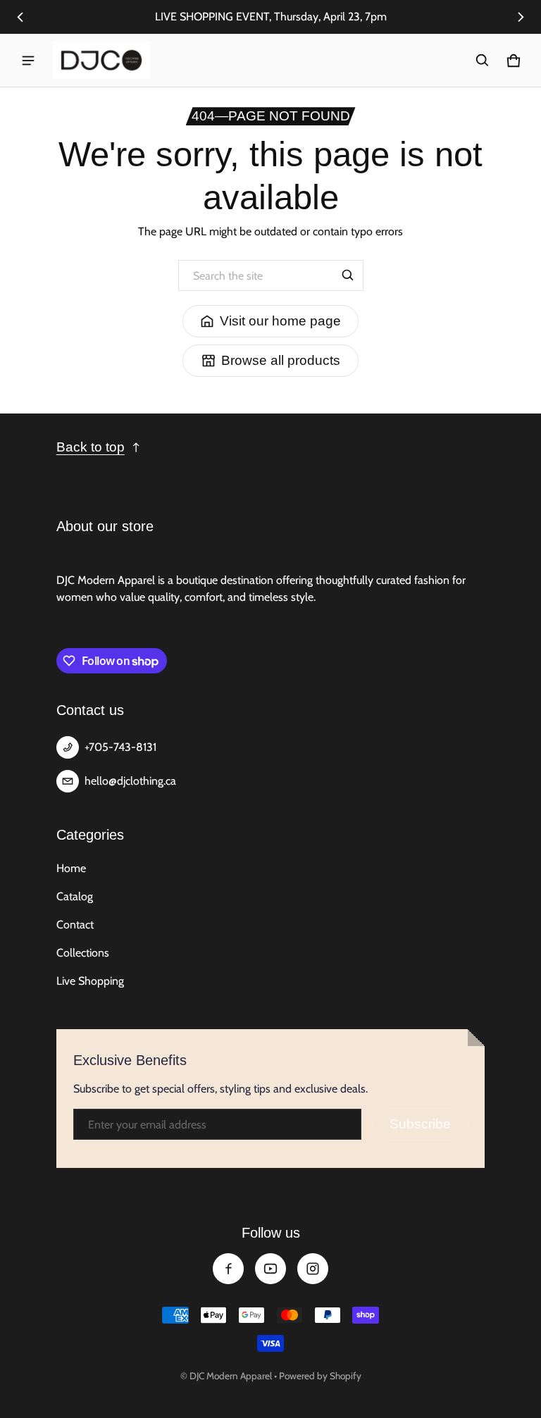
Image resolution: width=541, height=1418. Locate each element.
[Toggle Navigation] (28, 60)
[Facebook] (228, 1268)
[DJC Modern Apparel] (101, 60)
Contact (75, 924)
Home (71, 868)
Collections (82, 952)
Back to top (90, 447)
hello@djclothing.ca (130, 781)
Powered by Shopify (320, 1375)
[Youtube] (270, 1268)
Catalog (74, 896)
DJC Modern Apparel (230, 1375)
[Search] (347, 275)
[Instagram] (312, 1268)
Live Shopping (90, 981)
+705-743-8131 (120, 747)
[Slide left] (20, 16)
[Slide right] (520, 16)
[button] (482, 60)
